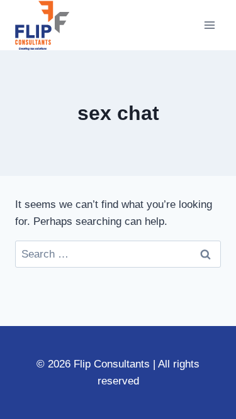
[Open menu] (209, 25)
